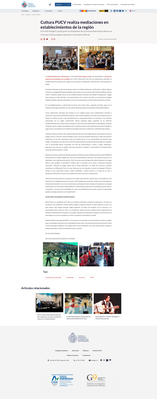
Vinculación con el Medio (128, 4)
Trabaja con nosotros (72, 355)
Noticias (28, 14)
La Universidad (77, 4)
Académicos (35, 11)
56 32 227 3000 (80, 360)
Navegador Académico (61, 350)
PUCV (92, 277)
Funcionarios (48, 11)
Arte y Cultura (36, 14)
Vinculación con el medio (53, 277)
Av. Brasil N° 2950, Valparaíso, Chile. (59, 360)
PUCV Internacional (112, 4)
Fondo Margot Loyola (84, 76)
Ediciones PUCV (97, 350)
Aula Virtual (75, 350)
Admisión (58, 4)
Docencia (82, 277)
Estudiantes (25, 11)
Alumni (60, 11)
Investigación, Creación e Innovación (94, 4)
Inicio (22, 14)
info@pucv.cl (94, 360)
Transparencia (86, 355)
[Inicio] (50, 4)
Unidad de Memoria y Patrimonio (58, 76)
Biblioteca (86, 350)
